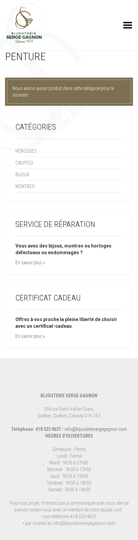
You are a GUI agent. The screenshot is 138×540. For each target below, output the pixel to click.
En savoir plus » (30, 262)
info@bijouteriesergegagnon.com (96, 429)
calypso (24, 163)
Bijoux (22, 174)
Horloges (26, 151)
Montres (24, 186)
